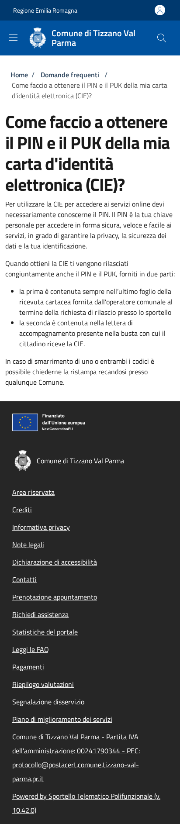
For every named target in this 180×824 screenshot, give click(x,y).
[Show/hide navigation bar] (13, 37)
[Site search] (161, 38)
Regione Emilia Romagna (45, 10)
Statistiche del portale (45, 632)
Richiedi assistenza (40, 614)
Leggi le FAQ (30, 649)
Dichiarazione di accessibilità (54, 562)
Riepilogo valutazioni (43, 684)
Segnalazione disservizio (48, 701)
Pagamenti (28, 667)
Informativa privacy (41, 527)
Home (19, 74)
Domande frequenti (71, 74)
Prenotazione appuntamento (54, 597)
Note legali (28, 544)
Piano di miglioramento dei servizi (62, 719)
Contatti (24, 579)
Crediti (22, 509)
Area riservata (33, 492)
